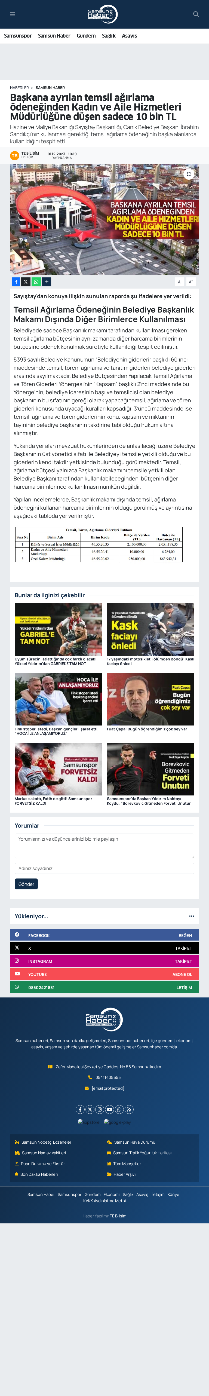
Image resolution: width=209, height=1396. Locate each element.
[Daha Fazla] (46, 281)
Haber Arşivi (125, 1174)
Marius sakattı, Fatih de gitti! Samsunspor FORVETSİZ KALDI (53, 801)
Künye (173, 1194)
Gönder (26, 884)
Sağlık (108, 36)
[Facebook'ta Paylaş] (16, 281)
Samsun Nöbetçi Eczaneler (46, 1142)
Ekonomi (111, 1194)
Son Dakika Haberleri (39, 1174)
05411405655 (108, 1077)
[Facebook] (80, 1109)
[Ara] (196, 14)
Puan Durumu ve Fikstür (43, 1163)
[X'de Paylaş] (25, 281)
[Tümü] (191, 916)
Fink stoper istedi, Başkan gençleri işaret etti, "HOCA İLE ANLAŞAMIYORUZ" (57, 731)
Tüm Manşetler (127, 1163)
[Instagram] (99, 1109)
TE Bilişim (118, 1216)
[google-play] (117, 1122)
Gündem (86, 36)
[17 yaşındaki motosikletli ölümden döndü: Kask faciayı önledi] (151, 629)
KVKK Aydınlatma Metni (104, 1200)
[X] (89, 1109)
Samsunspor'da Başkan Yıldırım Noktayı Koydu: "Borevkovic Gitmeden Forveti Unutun (149, 801)
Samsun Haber (54, 36)
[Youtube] (109, 1109)
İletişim (158, 1194)
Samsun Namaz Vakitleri (44, 1152)
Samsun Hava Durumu (134, 1142)
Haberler (19, 87)
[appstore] (89, 1122)
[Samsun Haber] (103, 14)
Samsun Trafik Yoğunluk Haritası (142, 1152)
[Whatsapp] (119, 1109)
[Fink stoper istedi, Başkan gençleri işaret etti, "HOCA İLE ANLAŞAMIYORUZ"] (58, 699)
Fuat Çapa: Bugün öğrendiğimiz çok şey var (147, 728)
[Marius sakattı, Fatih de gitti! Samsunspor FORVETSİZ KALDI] (58, 769)
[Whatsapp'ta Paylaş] (36, 281)
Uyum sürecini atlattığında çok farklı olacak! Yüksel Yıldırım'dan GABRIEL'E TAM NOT (56, 661)
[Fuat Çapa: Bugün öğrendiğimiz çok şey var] (151, 699)
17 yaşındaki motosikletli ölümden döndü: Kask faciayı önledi (150, 661)
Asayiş (129, 36)
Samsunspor (18, 36)
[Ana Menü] (12, 14)
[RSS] (129, 1109)
